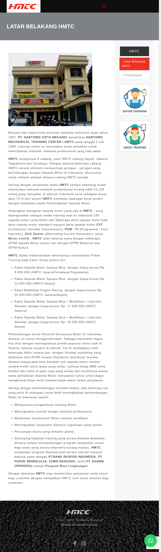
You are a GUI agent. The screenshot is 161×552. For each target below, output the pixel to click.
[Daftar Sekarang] (134, 114)
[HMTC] (23, 6)
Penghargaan (133, 75)
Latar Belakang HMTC (133, 64)
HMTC (134, 51)
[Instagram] (83, 543)
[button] (150, 540)
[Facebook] (75, 543)
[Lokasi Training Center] (134, 150)
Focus (94, 524)
